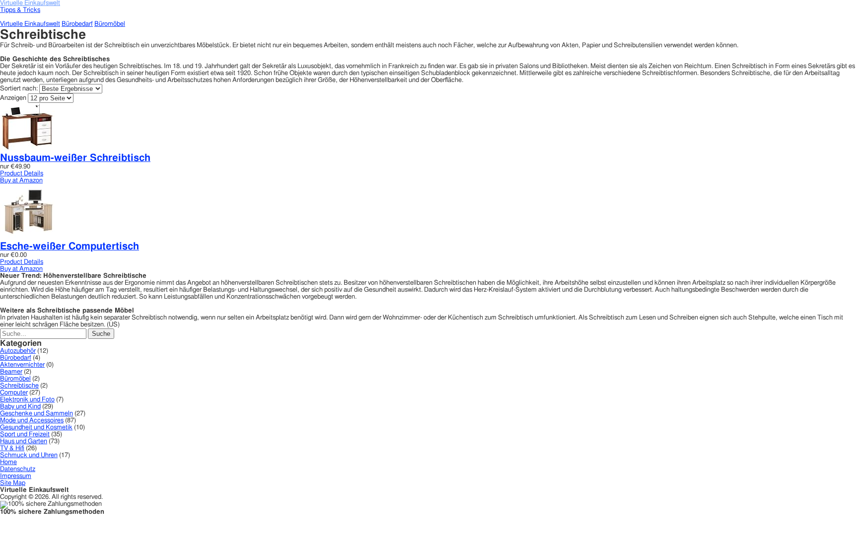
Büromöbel (109, 24)
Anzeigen (13, 98)
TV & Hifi (12, 448)
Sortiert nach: (19, 88)
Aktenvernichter (22, 365)
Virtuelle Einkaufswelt (30, 24)
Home (8, 462)
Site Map (12, 483)
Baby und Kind (20, 406)
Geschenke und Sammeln (36, 413)
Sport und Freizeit (25, 434)
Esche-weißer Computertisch (69, 246)
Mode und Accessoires (32, 420)
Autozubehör (18, 351)
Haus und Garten (23, 441)
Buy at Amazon (21, 180)
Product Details (21, 173)
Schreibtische (19, 386)
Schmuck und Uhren (29, 455)
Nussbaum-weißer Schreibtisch (75, 158)
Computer (14, 393)
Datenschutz (17, 469)
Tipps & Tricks (20, 10)
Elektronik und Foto (27, 399)
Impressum (15, 476)
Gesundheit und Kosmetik (36, 427)
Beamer (11, 372)
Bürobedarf (77, 24)
